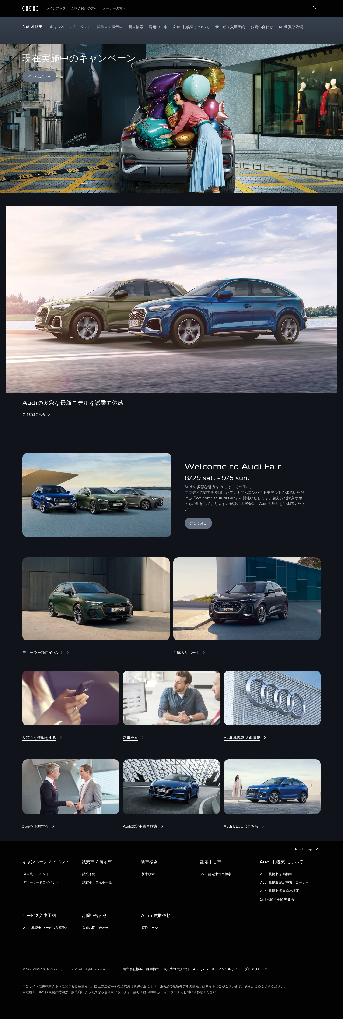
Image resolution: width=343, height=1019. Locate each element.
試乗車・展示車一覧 (97, 882)
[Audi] (30, 8)
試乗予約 (88, 874)
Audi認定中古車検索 (216, 874)
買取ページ (150, 928)
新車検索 (148, 874)
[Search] (315, 8)
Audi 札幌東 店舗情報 (276, 874)
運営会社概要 (133, 969)
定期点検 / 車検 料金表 (277, 899)
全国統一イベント (36, 874)
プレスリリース (256, 969)
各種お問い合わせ (95, 928)
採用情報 (152, 969)
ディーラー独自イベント (41, 882)
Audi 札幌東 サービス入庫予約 (45, 928)
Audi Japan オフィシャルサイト (217, 969)
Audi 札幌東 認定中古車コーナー (284, 882)
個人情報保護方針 (176, 969)
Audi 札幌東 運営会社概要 (279, 891)
